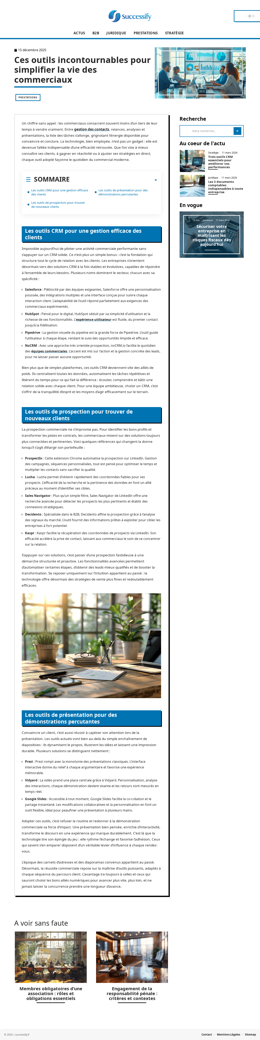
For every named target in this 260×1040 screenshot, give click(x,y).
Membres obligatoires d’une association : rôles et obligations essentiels (51, 993)
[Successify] (130, 16)
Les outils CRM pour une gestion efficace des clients (59, 192)
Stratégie (213, 152)
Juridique (213, 177)
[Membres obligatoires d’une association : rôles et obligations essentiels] (50, 957)
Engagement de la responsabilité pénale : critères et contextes (132, 993)
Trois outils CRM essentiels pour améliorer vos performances (220, 162)
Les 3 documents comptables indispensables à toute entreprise (225, 187)
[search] (241, 16)
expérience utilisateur (94, 319)
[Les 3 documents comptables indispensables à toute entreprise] (192, 186)
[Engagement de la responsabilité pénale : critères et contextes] (132, 957)
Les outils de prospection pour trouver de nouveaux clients (58, 204)
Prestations (27, 97)
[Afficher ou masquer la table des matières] (113, 180)
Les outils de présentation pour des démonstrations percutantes (123, 192)
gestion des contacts (91, 129)
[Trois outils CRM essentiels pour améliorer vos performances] (192, 161)
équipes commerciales (49, 351)
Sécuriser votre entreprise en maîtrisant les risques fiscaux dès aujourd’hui (212, 235)
